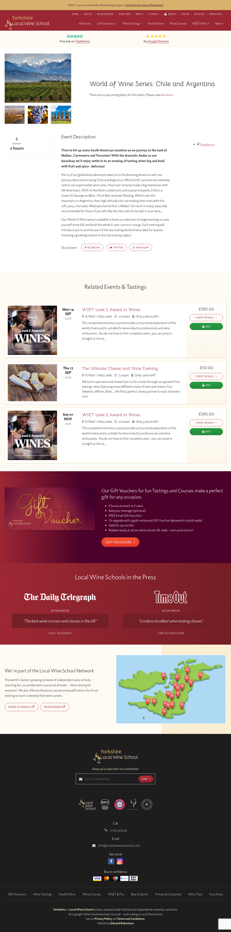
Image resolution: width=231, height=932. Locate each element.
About (139, 14)
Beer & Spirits (139, 894)
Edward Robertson (122, 923)
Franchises (216, 14)
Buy (208, 326)
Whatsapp (142, 247)
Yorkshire (59, 909)
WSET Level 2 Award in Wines (111, 309)
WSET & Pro (116, 894)
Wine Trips (195, 894)
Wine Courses (91, 894)
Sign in (185, 14)
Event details (205, 317)
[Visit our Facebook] (111, 861)
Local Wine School (81, 909)
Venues (87, 14)
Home (75, 14)
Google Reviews (158, 41)
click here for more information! (144, 5)
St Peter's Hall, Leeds (98, 316)
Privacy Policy (103, 918)
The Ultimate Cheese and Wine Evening (120, 368)
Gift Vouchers (119, 542)
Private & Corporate (168, 894)
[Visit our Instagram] (120, 861)
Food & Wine (67, 894)
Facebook (93, 247)
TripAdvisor (82, 41)
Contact (153, 14)
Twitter (117, 247)
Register (199, 14)
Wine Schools (19, 707)
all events (167, 95)
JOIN (145, 778)
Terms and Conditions (131, 918)
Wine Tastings (42, 894)
